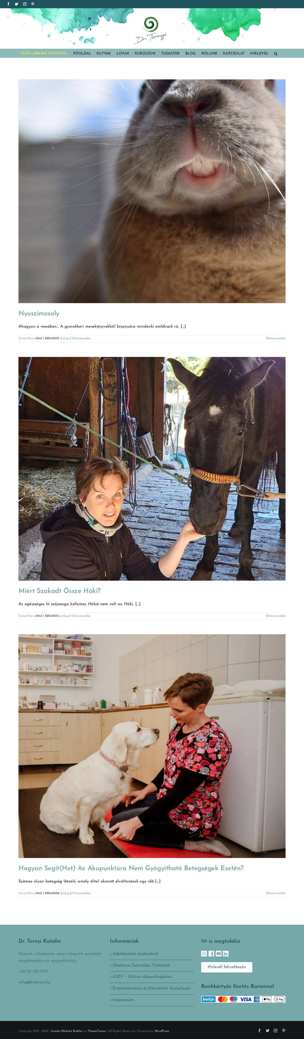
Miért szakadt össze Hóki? (59, 591)
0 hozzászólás (81, 338)
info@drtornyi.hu (34, 983)
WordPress (162, 1031)
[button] (276, 53)
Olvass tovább (276, 338)
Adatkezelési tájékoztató (135, 954)
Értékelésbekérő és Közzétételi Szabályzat (152, 989)
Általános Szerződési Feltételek (141, 966)
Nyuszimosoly (38, 313)
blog (66, 338)
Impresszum (123, 1000)
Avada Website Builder (67, 1031)
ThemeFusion (96, 1031)
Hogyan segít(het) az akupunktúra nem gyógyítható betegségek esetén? (131, 868)
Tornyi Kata (26, 338)
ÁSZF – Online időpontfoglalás (142, 977)
